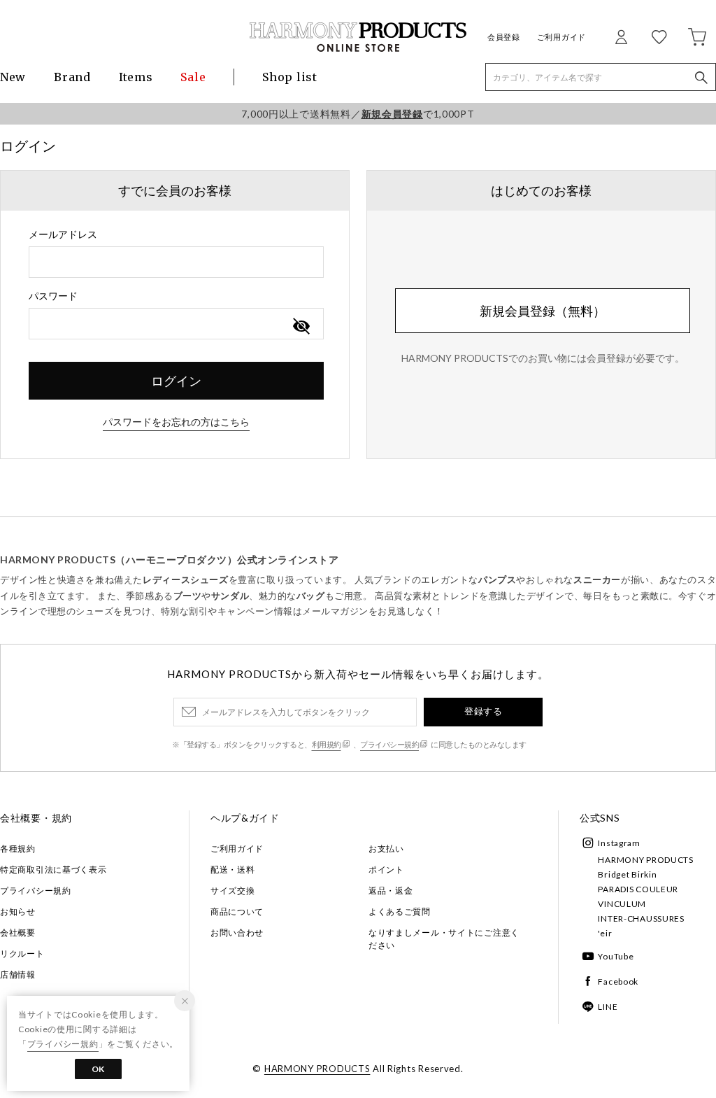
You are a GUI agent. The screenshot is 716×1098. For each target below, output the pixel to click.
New (13, 77)
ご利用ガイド (561, 36)
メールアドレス (63, 234)
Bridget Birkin (627, 874)
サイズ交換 (232, 890)
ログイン (176, 380)
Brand (72, 77)
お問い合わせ (237, 932)
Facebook (618, 981)
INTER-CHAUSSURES (641, 918)
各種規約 (18, 848)
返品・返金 (390, 890)
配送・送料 (232, 869)
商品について (237, 911)
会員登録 (503, 36)
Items (136, 77)
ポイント (386, 869)
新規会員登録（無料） (543, 310)
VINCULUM (622, 904)
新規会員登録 (392, 114)
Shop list (289, 77)
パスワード (53, 296)
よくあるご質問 (399, 911)
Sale (193, 77)
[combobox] (176, 262)
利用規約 (326, 744)
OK (98, 1069)
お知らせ (18, 911)
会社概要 (18, 932)
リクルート (22, 953)
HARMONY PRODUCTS (646, 859)
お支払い (386, 848)
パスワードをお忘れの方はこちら (176, 422)
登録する (483, 711)
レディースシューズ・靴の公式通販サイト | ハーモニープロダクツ (358, 36)
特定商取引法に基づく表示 (53, 869)
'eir (605, 933)
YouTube (615, 956)
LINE (607, 1006)
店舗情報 (18, 974)
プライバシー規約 (389, 744)
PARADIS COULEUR (638, 889)
